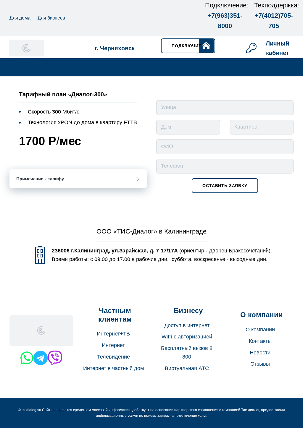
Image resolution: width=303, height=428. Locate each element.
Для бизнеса (51, 17)
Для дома (19, 17)
